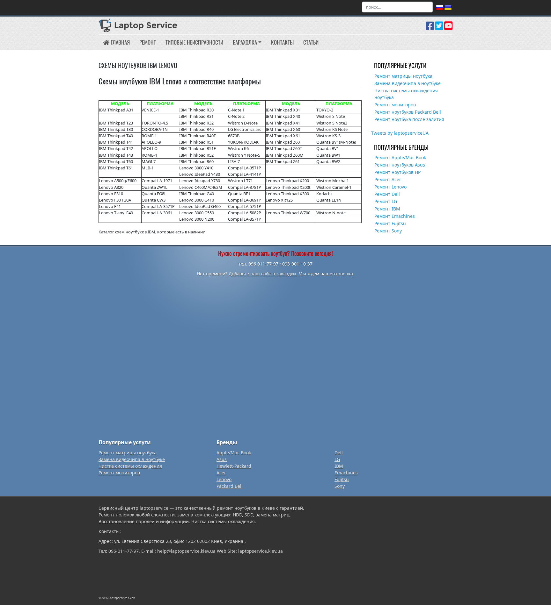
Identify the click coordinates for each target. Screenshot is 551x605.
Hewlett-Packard (234, 466)
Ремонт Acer (387, 179)
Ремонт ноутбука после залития (409, 119)
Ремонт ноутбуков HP (397, 172)
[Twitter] (439, 28)
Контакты (282, 42)
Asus (222, 459)
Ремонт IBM (387, 209)
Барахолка (245, 42)
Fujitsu (341, 479)
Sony (339, 486)
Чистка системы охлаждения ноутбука (406, 94)
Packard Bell (230, 486)
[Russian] (440, 8)
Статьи (311, 42)
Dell (338, 453)
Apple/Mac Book (234, 453)
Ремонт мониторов (395, 105)
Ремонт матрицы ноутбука (403, 76)
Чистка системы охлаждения (130, 466)
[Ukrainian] (448, 8)
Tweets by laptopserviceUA (400, 133)
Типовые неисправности (194, 42)
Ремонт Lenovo (390, 187)
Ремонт (147, 42)
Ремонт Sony (388, 231)
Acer (221, 473)
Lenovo (224, 479)
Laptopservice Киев (121, 598)
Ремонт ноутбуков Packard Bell (407, 112)
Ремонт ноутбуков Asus (399, 165)
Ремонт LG (385, 201)
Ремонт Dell (387, 194)
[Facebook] (430, 28)
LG (337, 459)
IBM (338, 466)
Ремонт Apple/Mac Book (400, 157)
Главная (119, 42)
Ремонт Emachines (394, 216)
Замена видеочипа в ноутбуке (407, 83)
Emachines (346, 473)
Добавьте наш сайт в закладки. (263, 274)
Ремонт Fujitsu (390, 223)
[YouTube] (448, 28)
